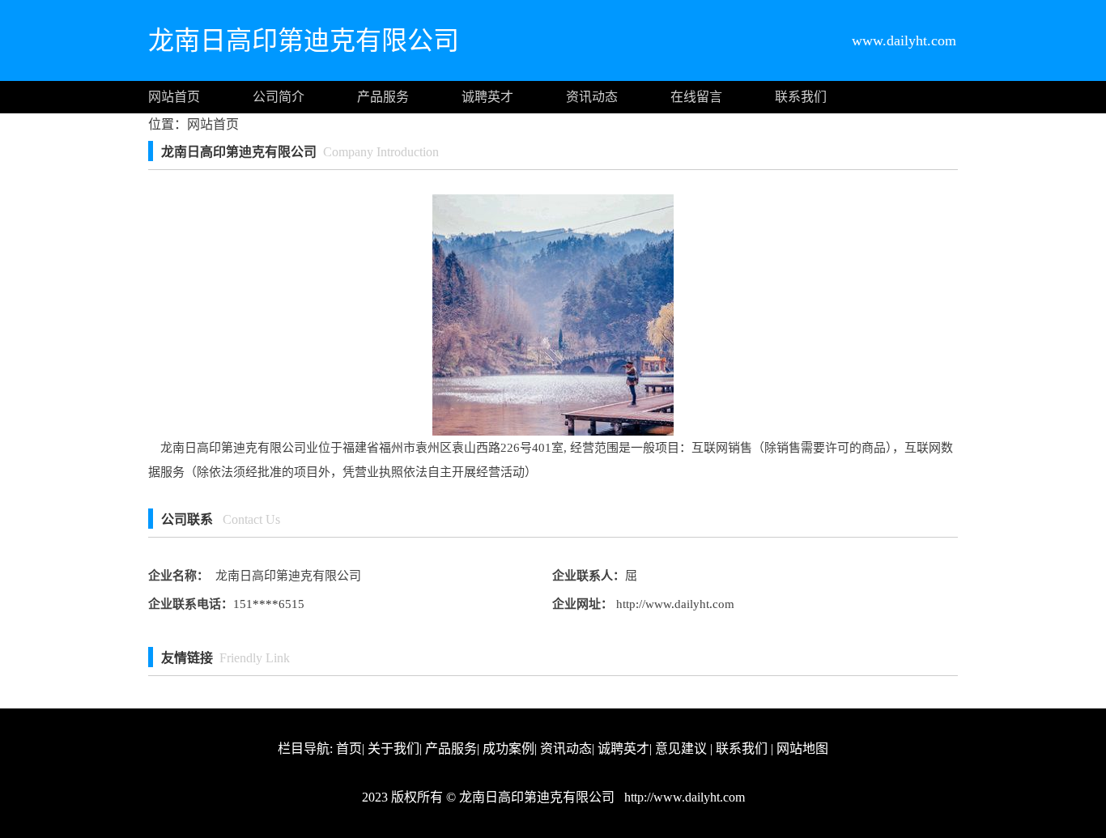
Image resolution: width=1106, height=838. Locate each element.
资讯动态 (592, 97)
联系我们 (801, 97)
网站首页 (174, 97)
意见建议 (681, 748)
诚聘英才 (487, 97)
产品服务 (383, 97)
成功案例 (508, 748)
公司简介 (278, 97)
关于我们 (393, 748)
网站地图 (802, 748)
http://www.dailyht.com (673, 604)
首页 (349, 748)
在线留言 (696, 97)
